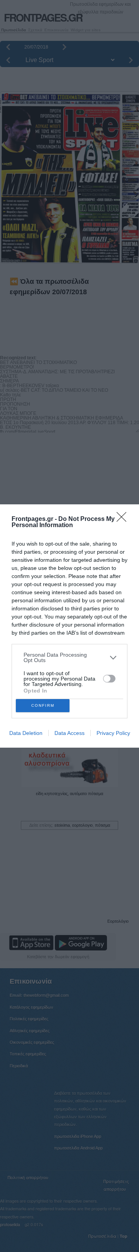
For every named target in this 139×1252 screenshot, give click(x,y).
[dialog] (69, 626)
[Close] (124, 519)
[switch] (109, 678)
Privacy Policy (113, 733)
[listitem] (69, 657)
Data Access (69, 733)
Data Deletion (25, 733)
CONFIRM (42, 705)
